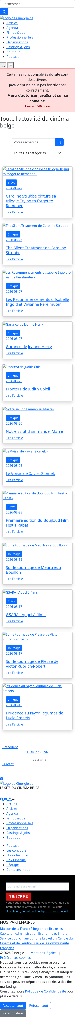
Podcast (12, 56)
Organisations (17, 42)
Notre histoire (17, 855)
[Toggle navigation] (3, 65)
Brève (11, 182)
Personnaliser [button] (13, 1013)
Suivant (8, 764)
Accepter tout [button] (13, 1005)
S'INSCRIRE (18, 896)
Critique (13, 234)
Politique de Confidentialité (45, 991)
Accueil (11, 804)
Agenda (12, 27)
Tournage (14, 554)
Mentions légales (43, 953)
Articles (12, 23)
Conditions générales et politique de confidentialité (37, 911)
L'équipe (12, 865)
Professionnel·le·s (19, 37)
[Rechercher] (4, 11)
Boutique (13, 52)
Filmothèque (15, 32)
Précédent (10, 747)
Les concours (16, 850)
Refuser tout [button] (38, 1005)
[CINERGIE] (16, 17)
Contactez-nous (18, 869)
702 (46, 752)
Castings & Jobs (18, 47)
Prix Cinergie (16, 860)
